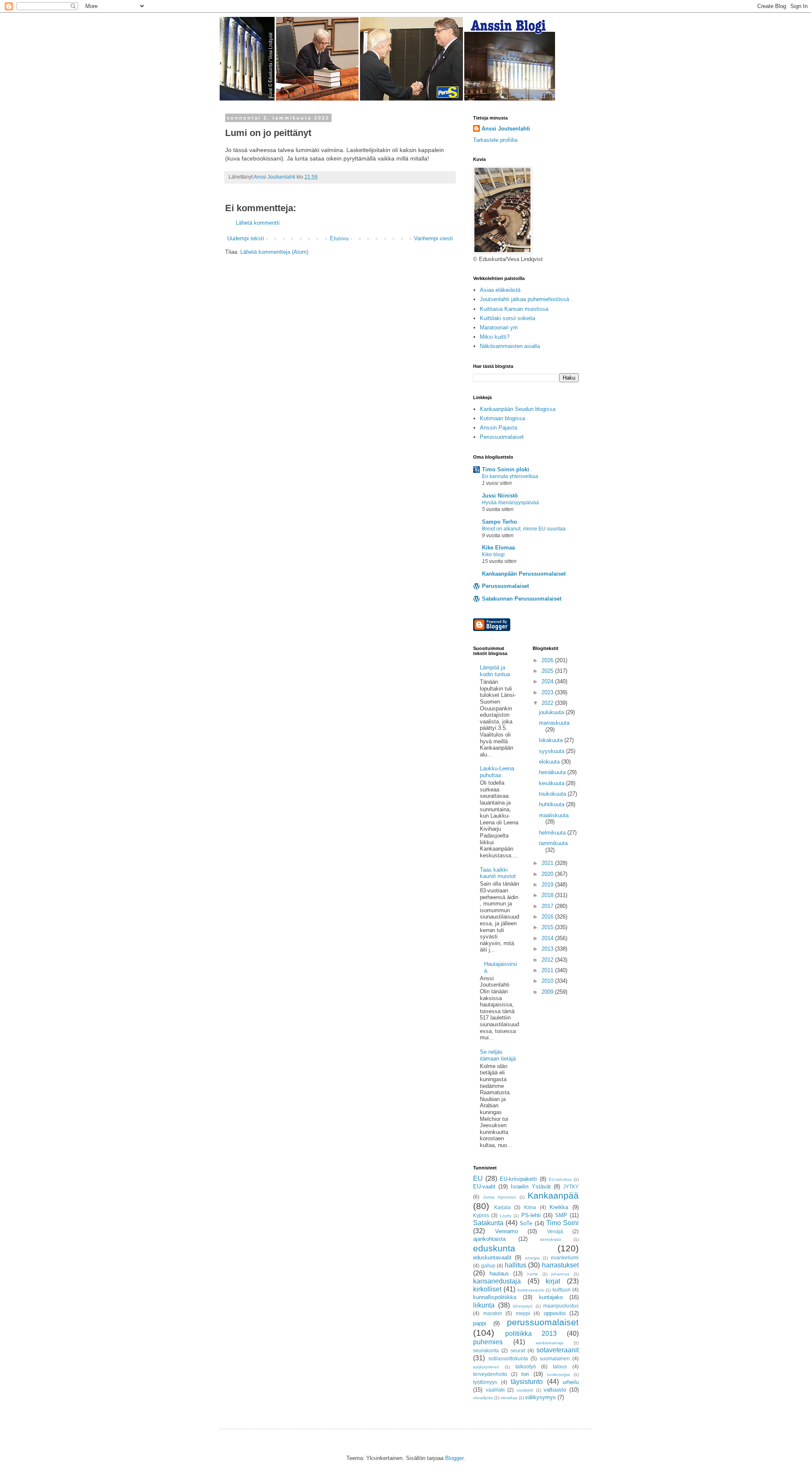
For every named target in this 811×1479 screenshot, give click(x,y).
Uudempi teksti (245, 238)
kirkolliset (487, 1289)
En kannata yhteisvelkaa (510, 476)
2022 (548, 703)
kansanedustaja (497, 1281)
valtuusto (555, 1390)
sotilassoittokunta (508, 1358)
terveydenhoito (490, 1374)
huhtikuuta (552, 804)
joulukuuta (552, 712)
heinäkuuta (553, 772)
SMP (561, 1215)
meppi (523, 1313)
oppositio (555, 1313)
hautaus (499, 1273)
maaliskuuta (554, 815)
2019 (548, 884)
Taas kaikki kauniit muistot (498, 873)
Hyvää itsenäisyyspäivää (510, 503)
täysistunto (527, 1381)
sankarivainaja (549, 1342)
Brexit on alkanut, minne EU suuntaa (524, 529)
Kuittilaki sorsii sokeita (507, 318)
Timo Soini (562, 1222)
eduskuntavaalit (492, 1257)
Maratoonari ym (499, 327)
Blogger (454, 1458)
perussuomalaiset (543, 1322)
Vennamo (506, 1231)
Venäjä (555, 1231)
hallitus (515, 1265)
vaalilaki (495, 1389)
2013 (548, 949)
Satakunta (488, 1222)
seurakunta (486, 1350)
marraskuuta (554, 723)
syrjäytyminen (486, 1367)
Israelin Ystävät (530, 1186)
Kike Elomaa (498, 547)
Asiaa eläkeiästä (500, 290)
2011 (548, 970)
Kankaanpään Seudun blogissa (517, 409)
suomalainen (555, 1358)
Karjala (502, 1207)
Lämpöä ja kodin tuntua (495, 670)
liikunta (484, 1305)
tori (525, 1374)
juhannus (560, 1274)
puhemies (488, 1342)
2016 (548, 917)
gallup (488, 1265)
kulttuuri (561, 1289)
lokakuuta (551, 740)
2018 (548, 895)
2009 (548, 992)
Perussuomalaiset (502, 437)
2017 (548, 906)
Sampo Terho (499, 522)
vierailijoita (483, 1397)
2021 (548, 863)
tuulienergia (558, 1374)
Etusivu (339, 238)
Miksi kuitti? (494, 337)
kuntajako (551, 1297)
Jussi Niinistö (500, 495)
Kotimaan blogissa (502, 418)
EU (478, 1178)
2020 (548, 874)
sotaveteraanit (557, 1350)
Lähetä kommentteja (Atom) (274, 252)
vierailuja (509, 1397)
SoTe (526, 1223)
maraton (492, 1313)
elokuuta (550, 762)
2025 (548, 671)
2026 (548, 660)
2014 (548, 938)
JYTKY (571, 1186)
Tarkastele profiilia (495, 140)
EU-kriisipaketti (518, 1179)
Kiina (530, 1207)
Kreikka (559, 1207)
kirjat (553, 1281)
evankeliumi (565, 1257)
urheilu (571, 1382)
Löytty (506, 1215)
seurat (518, 1350)
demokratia (550, 1239)
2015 (548, 927)
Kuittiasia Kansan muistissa (514, 309)
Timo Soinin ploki (505, 469)
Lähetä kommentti (258, 223)
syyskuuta (552, 751)
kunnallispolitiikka (494, 1297)
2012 (548, 960)
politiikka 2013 (531, 1333)
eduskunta (494, 1248)
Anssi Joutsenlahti (506, 128)
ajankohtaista (489, 1239)
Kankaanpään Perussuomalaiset (524, 574)
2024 (548, 681)
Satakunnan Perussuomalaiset (521, 598)
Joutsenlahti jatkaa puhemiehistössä (524, 299)
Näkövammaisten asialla (510, 346)
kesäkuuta (552, 783)
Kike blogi (493, 554)
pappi (479, 1323)
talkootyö (525, 1366)
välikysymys (540, 1397)
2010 (548, 981)
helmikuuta (553, 832)
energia (532, 1258)
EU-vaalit (484, 1186)
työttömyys (485, 1382)
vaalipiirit (525, 1390)
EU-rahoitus (560, 1179)
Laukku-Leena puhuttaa (497, 771)
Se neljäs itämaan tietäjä (498, 1055)
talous (560, 1366)
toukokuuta (553, 794)
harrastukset (560, 1265)
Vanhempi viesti (433, 238)
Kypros (481, 1215)
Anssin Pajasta (498, 427)
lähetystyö (523, 1306)
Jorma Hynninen (500, 1197)
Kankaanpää (553, 1195)
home (532, 1274)
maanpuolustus (561, 1305)
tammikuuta (553, 843)
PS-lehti (531, 1215)
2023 (548, 692)
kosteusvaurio (530, 1290)
